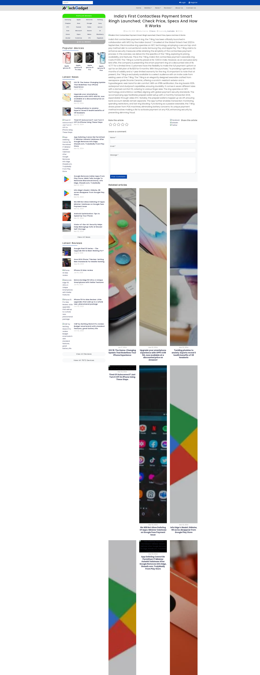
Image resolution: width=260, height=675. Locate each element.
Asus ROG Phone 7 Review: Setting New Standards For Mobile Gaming (89, 260)
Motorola (89, 20)
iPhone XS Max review (83, 270)
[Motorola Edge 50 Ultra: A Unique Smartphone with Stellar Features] (67, 288)
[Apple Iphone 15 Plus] (101, 58)
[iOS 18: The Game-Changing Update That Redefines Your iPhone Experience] (66, 86)
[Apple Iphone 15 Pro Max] (78, 58)
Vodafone (78, 38)
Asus (78, 23)
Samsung (68, 20)
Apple (79, 20)
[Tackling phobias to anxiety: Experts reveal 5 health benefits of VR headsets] (66, 111)
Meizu (89, 34)
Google (89, 23)
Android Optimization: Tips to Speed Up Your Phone (87, 215)
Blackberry (100, 34)
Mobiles (147, 8)
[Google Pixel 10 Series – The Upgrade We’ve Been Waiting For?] (66, 252)
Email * (113, 146)
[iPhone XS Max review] (66, 273)
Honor (68, 34)
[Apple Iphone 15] (66, 58)
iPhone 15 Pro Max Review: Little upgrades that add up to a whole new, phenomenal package (88, 301)
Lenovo (100, 27)
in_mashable (170, 31)
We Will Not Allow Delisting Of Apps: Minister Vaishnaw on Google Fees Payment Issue (89, 204)
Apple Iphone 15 (66, 67)
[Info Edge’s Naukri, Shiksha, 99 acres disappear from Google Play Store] (66, 193)
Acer (67, 31)
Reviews (167, 8)
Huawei (78, 27)
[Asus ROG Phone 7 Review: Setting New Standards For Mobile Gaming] (66, 263)
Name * (113, 137)
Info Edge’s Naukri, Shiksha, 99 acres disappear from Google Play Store (89, 192)
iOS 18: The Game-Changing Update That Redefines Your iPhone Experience (89, 84)
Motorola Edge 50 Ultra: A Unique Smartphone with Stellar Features (89, 281)
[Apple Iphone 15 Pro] (90, 58)
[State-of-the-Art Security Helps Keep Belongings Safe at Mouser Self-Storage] (66, 228)
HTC (67, 27)
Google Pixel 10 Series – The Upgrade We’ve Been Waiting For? (89, 249)
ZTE (89, 38)
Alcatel (68, 38)
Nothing (100, 20)
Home (138, 8)
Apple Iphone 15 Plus (101, 68)
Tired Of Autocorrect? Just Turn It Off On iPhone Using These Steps (89, 121)
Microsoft (78, 31)
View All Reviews (84, 354)
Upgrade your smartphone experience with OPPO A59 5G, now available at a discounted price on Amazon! (89, 97)
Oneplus (68, 23)
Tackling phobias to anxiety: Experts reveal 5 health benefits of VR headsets (89, 110)
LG (100, 31)
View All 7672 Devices (84, 360)
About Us (179, 8)
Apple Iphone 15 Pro (90, 67)
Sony (100, 23)
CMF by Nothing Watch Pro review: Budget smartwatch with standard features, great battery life (89, 326)
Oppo (79, 34)
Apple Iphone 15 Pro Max (78, 67)
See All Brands (84, 42)
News (157, 8)
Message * (114, 155)
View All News (83, 237)
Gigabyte (100, 38)
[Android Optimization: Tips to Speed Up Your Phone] (66, 217)
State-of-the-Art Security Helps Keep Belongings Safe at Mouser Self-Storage (88, 226)
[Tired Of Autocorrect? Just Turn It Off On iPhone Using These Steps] (67, 126)
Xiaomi (89, 31)
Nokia (89, 27)
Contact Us (191, 8)
